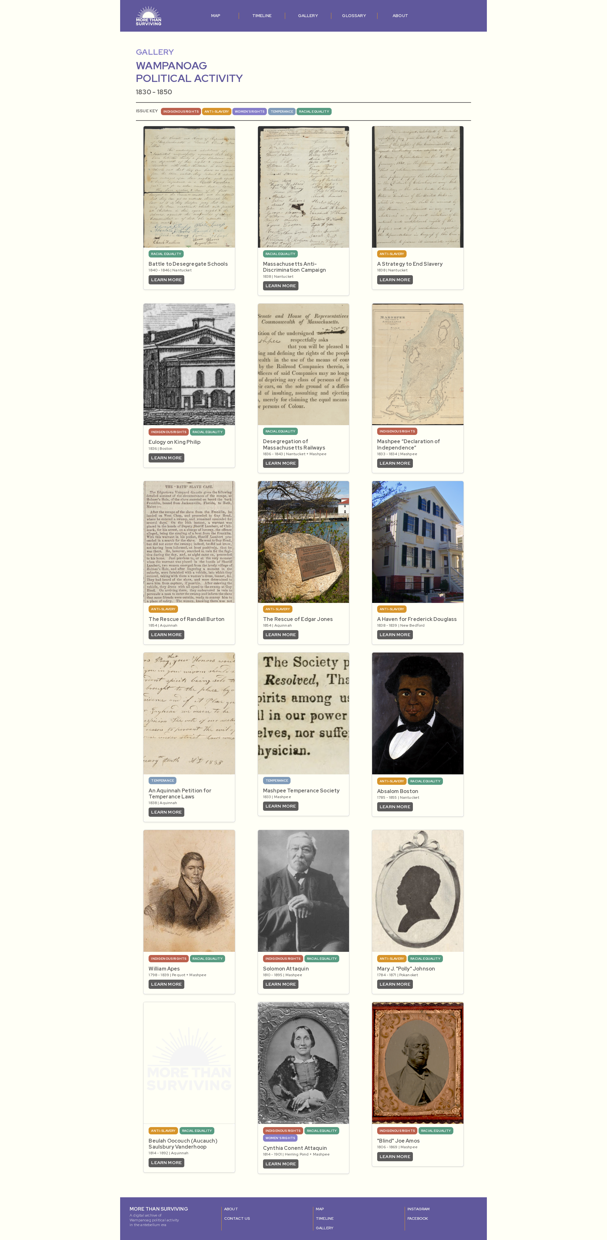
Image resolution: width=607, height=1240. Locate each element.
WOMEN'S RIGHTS (249, 111)
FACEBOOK (418, 1218)
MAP (216, 15)
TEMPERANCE (282, 111)
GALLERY (308, 15)
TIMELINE (262, 15)
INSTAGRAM (419, 1209)
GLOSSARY (354, 15)
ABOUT (400, 15)
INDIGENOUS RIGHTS (181, 111)
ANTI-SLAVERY (217, 111)
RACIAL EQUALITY (314, 111)
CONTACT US (237, 1218)
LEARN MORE (166, 279)
